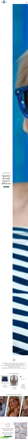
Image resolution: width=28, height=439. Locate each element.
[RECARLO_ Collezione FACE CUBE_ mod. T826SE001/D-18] (14, 382)
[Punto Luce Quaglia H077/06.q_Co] (5, 385)
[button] (9, 417)
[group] (14, 406)
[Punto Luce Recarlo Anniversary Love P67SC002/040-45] (23, 385)
